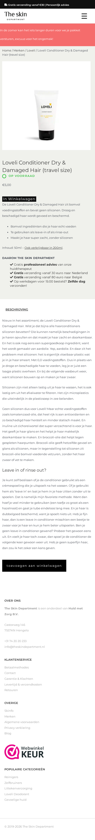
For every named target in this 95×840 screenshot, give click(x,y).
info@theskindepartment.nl (24, 646)
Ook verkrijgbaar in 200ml (44, 247)
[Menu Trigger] (84, 16)
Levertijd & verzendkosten (23, 684)
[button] (34, 566)
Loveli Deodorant (16, 794)
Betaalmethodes (16, 667)
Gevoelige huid (15, 799)
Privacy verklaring (17, 727)
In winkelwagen (19, 199)
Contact (10, 673)
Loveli (31, 50)
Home (6, 50)
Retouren (11, 690)
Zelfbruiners (13, 783)
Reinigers (11, 777)
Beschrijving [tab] (17, 309)
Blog (7, 733)
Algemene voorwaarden (21, 722)
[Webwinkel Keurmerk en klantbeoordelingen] (24, 751)
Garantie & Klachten (18, 678)
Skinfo (8, 710)
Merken (19, 50)
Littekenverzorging (18, 788)
